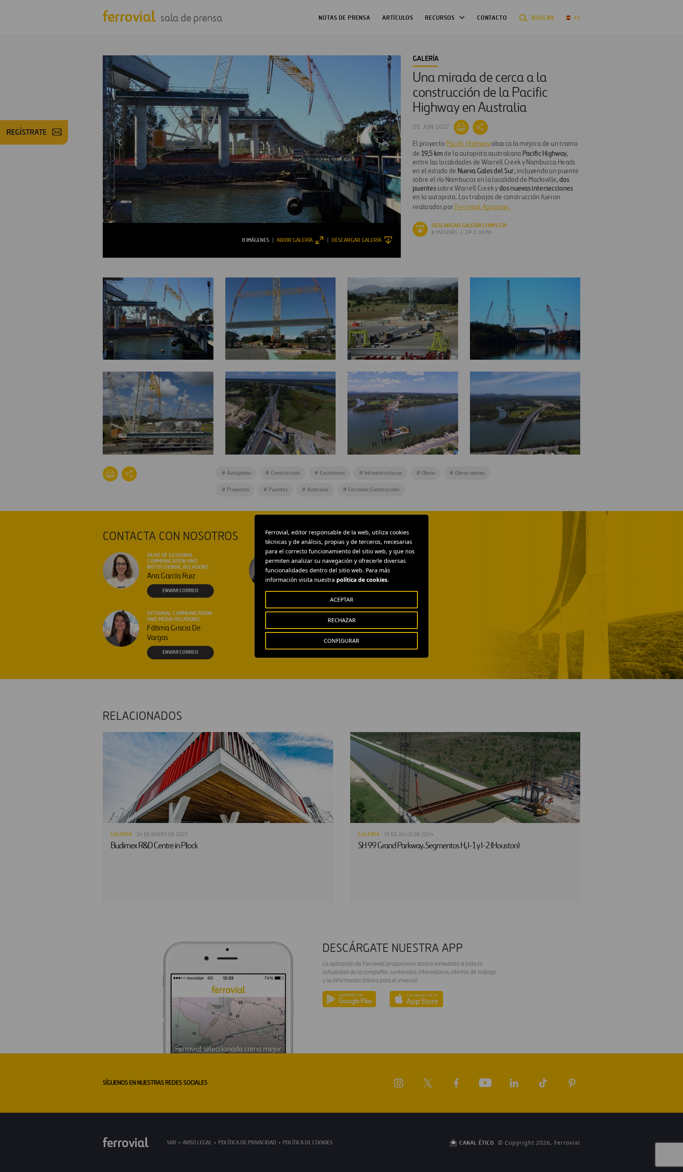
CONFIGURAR (341, 640)
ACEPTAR (341, 599)
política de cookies (361, 579)
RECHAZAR (342, 620)
